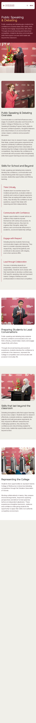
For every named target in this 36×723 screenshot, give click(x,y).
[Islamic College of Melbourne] (8, 6)
